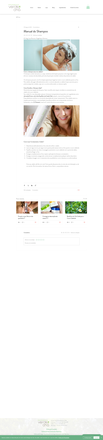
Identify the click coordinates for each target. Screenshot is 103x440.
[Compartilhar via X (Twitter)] (28, 185)
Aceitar (96, 437)
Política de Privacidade (51, 429)
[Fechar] (101, 437)
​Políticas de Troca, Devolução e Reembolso (51, 431)
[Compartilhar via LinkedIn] (31, 185)
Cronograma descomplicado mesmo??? (50, 217)
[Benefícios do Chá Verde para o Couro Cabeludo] (76, 207)
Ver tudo (85, 198)
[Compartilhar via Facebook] (24, 185)
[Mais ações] (78, 27)
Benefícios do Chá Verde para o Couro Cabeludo (75, 217)
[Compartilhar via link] (35, 185)
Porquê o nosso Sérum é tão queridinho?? (25, 217)
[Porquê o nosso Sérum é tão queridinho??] (27, 207)
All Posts (18, 17)
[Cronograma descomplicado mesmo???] (52, 207)
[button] (88, 7)
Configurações (87, 437)
